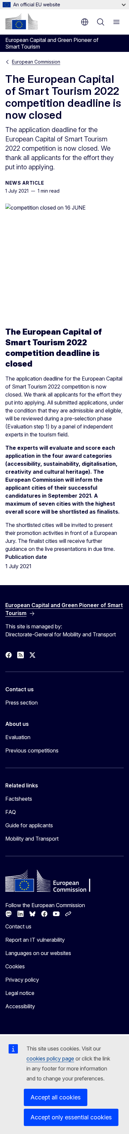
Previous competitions (32, 750)
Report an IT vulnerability (35, 939)
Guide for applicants (29, 825)
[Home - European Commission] (21, 21)
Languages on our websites (38, 953)
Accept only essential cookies (71, 1117)
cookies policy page (50, 1058)
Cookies (15, 966)
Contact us (18, 926)
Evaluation (17, 737)
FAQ (10, 812)
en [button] (84, 22)
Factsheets (18, 798)
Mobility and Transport (32, 838)
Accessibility (20, 1006)
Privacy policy (22, 979)
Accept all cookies (55, 1097)
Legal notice (19, 993)
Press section (21, 702)
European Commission (36, 62)
